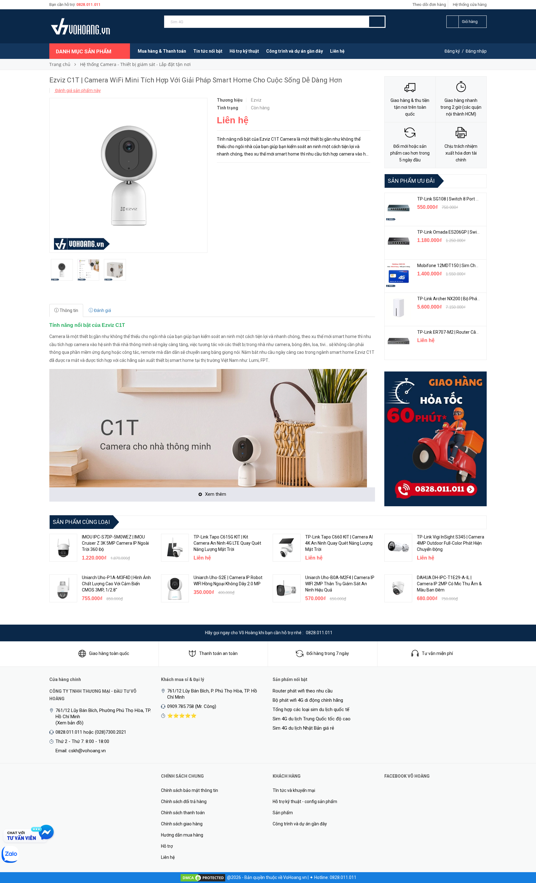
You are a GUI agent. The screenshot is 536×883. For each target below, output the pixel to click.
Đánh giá (102, 310)
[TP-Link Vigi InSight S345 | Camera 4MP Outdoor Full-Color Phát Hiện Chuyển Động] (398, 548)
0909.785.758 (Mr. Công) (191, 706)
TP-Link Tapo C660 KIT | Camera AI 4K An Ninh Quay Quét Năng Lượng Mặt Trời (339, 543)
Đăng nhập (476, 51)
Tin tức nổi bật (207, 51)
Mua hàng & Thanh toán (162, 51)
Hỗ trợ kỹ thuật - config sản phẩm (305, 801)
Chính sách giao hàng (182, 823)
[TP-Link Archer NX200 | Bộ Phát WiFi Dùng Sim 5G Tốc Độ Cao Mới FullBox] (398, 307)
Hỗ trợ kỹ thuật (244, 51)
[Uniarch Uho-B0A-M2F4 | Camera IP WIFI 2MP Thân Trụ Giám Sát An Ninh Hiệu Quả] (287, 588)
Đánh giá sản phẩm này (77, 90)
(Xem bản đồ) (69, 723)
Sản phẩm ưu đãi (411, 181)
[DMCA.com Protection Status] (203, 877)
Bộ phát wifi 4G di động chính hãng (308, 700)
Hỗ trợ (167, 846)
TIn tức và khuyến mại (294, 790)
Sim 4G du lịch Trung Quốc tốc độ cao (312, 719)
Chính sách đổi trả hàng (184, 801)
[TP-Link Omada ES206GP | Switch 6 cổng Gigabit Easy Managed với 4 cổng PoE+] (398, 241)
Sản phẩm (283, 812)
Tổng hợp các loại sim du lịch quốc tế (311, 709)
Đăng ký (452, 51)
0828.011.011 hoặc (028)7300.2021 (91, 732)
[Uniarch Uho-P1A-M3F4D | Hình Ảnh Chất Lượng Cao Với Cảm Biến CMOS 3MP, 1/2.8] (63, 588)
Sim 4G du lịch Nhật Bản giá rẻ (303, 728)
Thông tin (68, 310)
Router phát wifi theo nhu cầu (303, 691)
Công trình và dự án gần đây (294, 51)
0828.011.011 (88, 4)
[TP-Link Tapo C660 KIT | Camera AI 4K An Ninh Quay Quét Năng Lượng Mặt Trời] (287, 548)
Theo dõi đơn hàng (429, 4)
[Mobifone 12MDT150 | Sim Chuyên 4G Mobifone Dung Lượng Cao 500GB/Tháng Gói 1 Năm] (398, 274)
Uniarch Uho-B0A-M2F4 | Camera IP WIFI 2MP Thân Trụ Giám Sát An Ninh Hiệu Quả (339, 583)
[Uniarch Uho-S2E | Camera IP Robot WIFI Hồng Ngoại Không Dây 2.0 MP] (175, 588)
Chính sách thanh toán (183, 812)
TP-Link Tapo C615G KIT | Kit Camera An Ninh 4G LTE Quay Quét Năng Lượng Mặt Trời (227, 543)
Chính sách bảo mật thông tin (189, 790)
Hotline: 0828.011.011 (335, 877)
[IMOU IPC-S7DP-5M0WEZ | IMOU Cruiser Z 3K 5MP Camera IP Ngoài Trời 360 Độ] (63, 548)
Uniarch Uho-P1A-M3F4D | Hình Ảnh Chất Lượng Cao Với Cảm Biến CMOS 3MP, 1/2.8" (116, 583)
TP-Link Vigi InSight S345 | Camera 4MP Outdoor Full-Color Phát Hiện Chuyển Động (450, 543)
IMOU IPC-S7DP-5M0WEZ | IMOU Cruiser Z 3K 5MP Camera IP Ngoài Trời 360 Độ (115, 543)
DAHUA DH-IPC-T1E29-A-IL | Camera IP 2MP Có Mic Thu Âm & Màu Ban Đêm (449, 583)
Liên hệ (337, 51)
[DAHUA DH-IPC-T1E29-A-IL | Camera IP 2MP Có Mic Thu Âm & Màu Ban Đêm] (398, 588)
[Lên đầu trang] (519, 846)
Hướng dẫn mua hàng (182, 834)
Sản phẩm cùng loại (81, 522)
